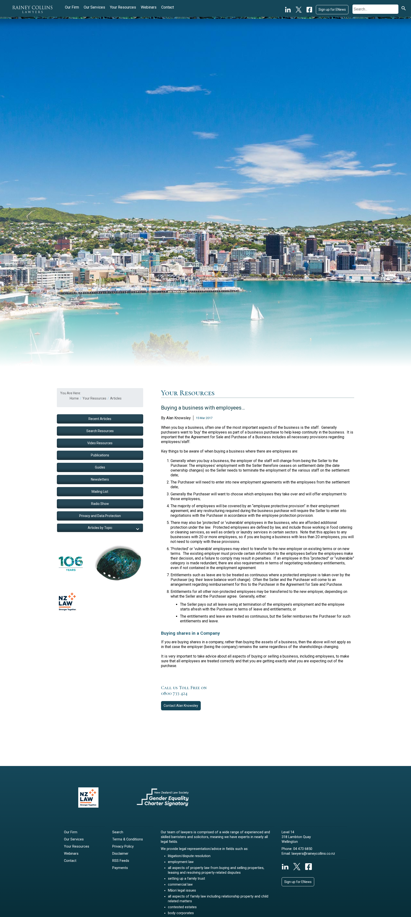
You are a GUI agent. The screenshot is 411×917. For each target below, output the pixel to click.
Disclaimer (120, 854)
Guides (100, 467)
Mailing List (100, 491)
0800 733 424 (174, 693)
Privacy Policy (123, 846)
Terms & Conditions (127, 839)
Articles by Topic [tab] (100, 528)
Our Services (94, 7)
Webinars (149, 7)
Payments (120, 868)
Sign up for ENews (332, 9)
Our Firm (72, 7)
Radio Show (100, 504)
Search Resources (100, 431)
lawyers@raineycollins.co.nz (313, 854)
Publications (100, 455)
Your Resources (123, 7)
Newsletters (100, 479)
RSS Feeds (120, 861)
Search (117, 832)
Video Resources (100, 443)
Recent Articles (99, 419)
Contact (167, 7)
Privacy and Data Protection (100, 516)
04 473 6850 (302, 849)
